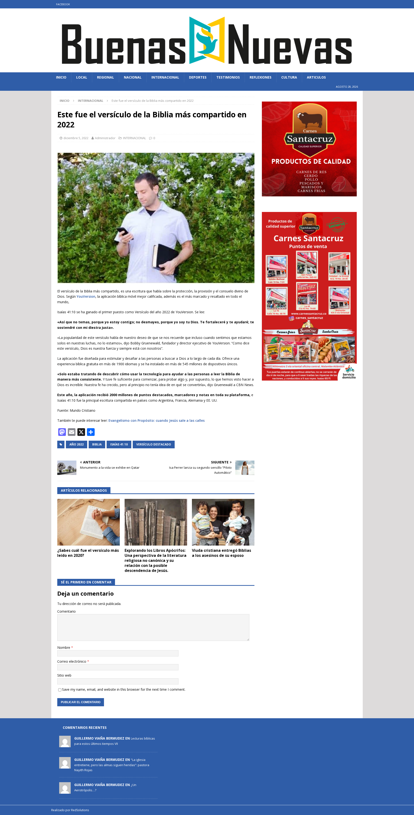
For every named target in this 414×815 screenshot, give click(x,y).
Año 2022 (76, 444)
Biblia (97, 444)
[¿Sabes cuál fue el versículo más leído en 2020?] (88, 522)
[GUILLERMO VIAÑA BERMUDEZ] (65, 745)
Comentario (66, 611)
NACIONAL (133, 77)
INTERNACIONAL (165, 77)
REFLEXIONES (260, 77)
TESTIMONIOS (228, 77)
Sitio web (64, 675)
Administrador (105, 138)
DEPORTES (198, 77)
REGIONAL (105, 77)
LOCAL (81, 77)
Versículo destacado (153, 444)
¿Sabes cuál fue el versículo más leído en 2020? (88, 553)
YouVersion (85, 296)
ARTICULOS (316, 77)
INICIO (61, 77)
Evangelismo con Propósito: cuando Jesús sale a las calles (157, 420)
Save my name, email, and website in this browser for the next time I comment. (123, 689)
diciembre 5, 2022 (75, 138)
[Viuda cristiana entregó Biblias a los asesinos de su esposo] (223, 522)
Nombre (64, 647)
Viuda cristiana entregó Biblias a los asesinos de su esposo (221, 553)
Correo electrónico (72, 661)
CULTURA (289, 77)
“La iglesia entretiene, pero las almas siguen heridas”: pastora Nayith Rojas (111, 765)
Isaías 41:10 (119, 444)
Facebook (63, 4)
